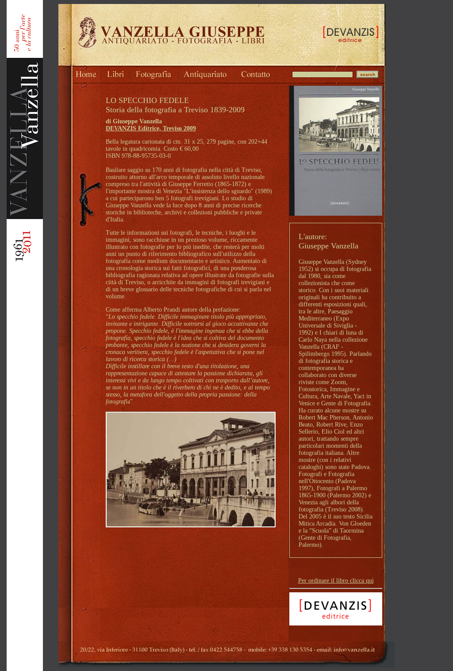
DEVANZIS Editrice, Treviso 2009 (151, 128)
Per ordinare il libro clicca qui (336, 580)
